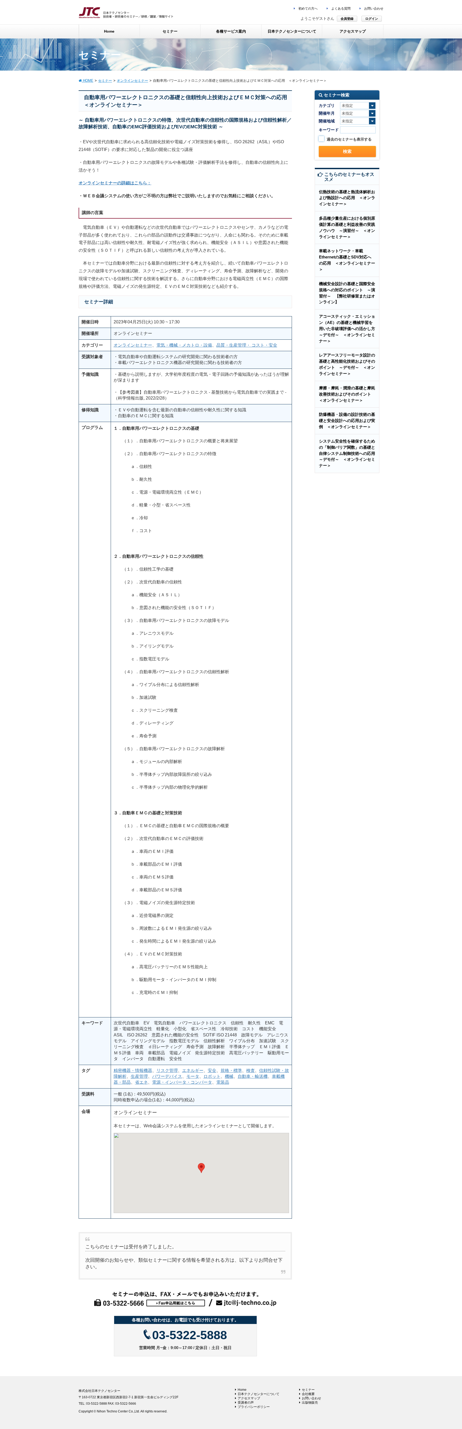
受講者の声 (246, 1402)
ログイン (371, 19)
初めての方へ (308, 8)
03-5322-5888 (189, 1335)
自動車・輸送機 (253, 1076)
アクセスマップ (249, 1398)
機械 (229, 1076)
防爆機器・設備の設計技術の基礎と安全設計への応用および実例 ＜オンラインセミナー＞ (347, 420)
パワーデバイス (167, 1076)
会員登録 (347, 19)
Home (242, 1390)
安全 (212, 1070)
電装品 (222, 1082)
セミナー (308, 1390)
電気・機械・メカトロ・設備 (184, 345)
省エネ (141, 1082)
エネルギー (192, 1070)
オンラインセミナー (133, 345)
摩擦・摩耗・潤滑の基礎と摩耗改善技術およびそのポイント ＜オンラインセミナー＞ (347, 394)
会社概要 (308, 1394)
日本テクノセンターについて (258, 1394)
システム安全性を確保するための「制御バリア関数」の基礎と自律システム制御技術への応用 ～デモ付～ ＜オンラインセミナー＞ (349, 453)
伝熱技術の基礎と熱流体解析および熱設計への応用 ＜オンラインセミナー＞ (347, 197)
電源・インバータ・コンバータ (182, 1082)
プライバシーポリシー (254, 1407)
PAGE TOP (446, 1381)
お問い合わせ (373, 8)
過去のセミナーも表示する (349, 139)
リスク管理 (167, 1070)
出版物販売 (310, 1402)
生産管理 (139, 1076)
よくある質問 (340, 8)
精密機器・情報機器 (133, 1070)
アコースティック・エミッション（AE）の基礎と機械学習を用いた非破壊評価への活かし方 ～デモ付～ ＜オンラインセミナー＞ (349, 328)
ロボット (212, 1076)
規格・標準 (231, 1070)
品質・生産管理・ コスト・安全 (246, 345)
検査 (250, 1070)
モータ (192, 1076)
